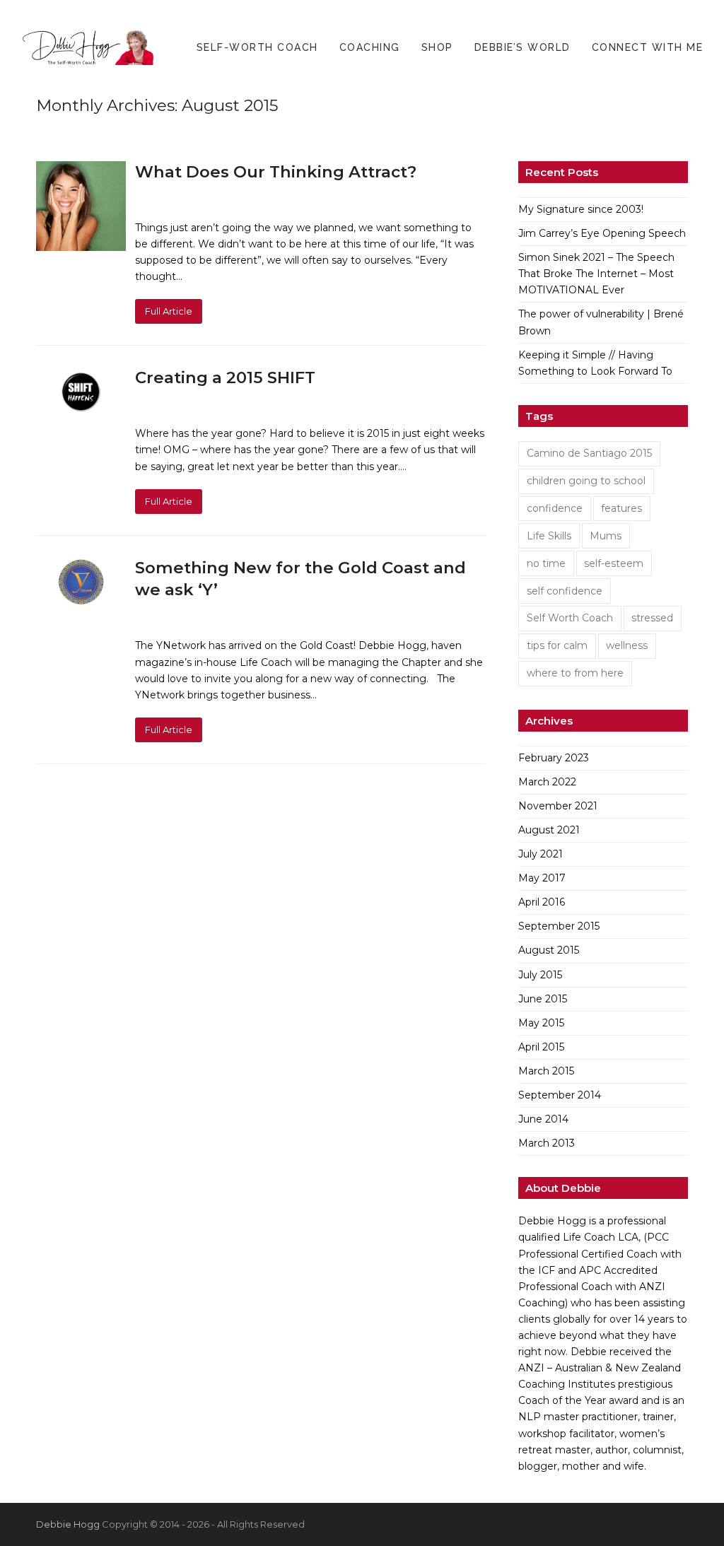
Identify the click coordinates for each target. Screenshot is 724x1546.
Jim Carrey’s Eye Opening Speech (602, 233)
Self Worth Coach (570, 617)
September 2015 (559, 926)
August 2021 (549, 830)
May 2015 (541, 1023)
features (621, 508)
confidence (555, 508)
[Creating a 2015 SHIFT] (81, 391)
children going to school (586, 480)
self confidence (564, 591)
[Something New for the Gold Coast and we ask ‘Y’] (81, 581)
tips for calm (557, 645)
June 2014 (543, 1119)
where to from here (575, 673)
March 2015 (546, 1071)
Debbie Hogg (68, 1524)
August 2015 (548, 950)
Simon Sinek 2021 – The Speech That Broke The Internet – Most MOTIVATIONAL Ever (596, 273)
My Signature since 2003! (580, 209)
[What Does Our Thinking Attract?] (81, 205)
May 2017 (542, 878)
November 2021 (557, 806)
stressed (652, 617)
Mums (605, 535)
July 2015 (540, 974)
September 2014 (559, 1095)
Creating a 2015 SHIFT (225, 377)
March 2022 (547, 781)
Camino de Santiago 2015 (589, 453)
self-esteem (613, 563)
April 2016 (541, 902)
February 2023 (553, 757)
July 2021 (540, 854)
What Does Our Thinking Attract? (275, 172)
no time (546, 563)
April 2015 (541, 1047)
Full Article (168, 311)
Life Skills (549, 535)
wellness (627, 645)
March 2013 (546, 1143)
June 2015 (542, 998)
